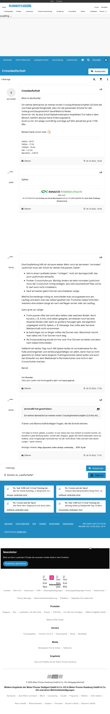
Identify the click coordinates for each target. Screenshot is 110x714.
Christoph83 (63, 510)
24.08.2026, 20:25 (21, 510)
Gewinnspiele (61, 634)
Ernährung (60, 11)
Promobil (58, 703)
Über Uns (17, 591)
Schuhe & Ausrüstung (45, 11)
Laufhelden (93, 11)
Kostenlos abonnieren (15, 563)
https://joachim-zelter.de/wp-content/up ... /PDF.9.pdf (61, 447)
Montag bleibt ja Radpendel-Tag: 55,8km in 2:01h (84, 505)
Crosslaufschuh (31, 90)
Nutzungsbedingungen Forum (78, 591)
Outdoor (48, 703)
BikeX (42, 696)
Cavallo (63, 696)
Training (18, 11)
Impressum (29, 591)
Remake (29, 377)
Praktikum (64, 598)
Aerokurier (11, 696)
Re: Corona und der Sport (76, 488)
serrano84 (11, 99)
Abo (14, 612)
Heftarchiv (67, 648)
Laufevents (29, 11)
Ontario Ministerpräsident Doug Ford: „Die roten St (84, 491)
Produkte (59, 1)
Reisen (47, 612)
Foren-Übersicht (22, 523)
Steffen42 (62, 495)
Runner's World (71, 703)
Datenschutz (68, 523)
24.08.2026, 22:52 (20, 495)
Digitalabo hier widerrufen (82, 598)
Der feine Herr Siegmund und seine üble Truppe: (32, 505)
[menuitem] (97, 60)
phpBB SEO (21, 532)
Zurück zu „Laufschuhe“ (20, 474)
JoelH (11, 182)
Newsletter (82, 634)
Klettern (84, 696)
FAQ (34, 523)
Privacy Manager (24, 598)
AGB (39, 591)
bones (11, 410)
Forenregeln (54, 523)
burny (11, 267)
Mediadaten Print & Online (49, 648)
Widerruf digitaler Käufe (96, 612)
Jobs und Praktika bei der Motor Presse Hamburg (55, 662)
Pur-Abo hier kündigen (73, 612)
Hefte (52, 1)
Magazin (6, 612)
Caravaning (52, 696)
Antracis (10, 495)
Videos (83, 11)
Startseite (8, 523)
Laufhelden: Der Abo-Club (30, 612)
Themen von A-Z (46, 634)
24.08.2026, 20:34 (73, 495)
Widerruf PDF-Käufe (55, 620)
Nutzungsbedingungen (53, 591)
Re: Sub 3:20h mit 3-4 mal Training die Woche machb (32, 488)
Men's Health (20, 703)
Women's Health (88, 703)
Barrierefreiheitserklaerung (45, 598)
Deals (72, 634)
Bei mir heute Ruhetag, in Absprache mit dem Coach (32, 491)
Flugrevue (74, 696)
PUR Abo (57, 612)
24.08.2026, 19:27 (75, 510)
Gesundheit (72, 11)
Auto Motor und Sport (28, 696)
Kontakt (7, 591)
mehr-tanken (96, 696)
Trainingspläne (8, 11)
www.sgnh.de (68, 381)
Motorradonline (35, 703)
